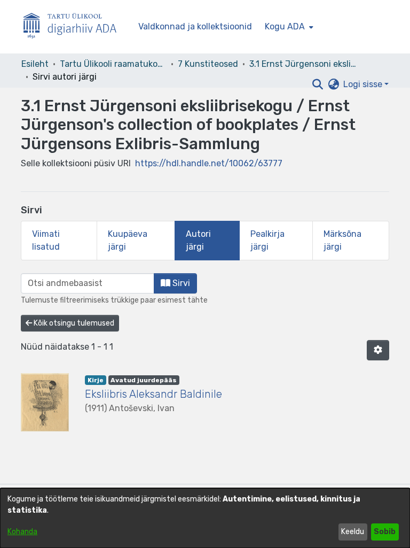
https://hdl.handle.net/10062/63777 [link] (208, 163)
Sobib (385, 531)
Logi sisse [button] (363, 84)
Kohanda (22, 531)
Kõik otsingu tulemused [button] (73, 323)
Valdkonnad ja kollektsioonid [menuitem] (195, 26)
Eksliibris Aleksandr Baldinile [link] (153, 394)
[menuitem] (288, 26)
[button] (317, 84)
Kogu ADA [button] (285, 26)
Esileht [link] (35, 64)
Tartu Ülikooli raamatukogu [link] (113, 64)
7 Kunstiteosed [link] (208, 64)
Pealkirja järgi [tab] (267, 240)
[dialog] (205, 518)
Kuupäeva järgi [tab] (127, 240)
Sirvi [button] (180, 283)
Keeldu (352, 531)
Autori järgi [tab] (198, 240)
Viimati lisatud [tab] (46, 240)
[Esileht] (74, 27)
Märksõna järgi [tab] (342, 240)
